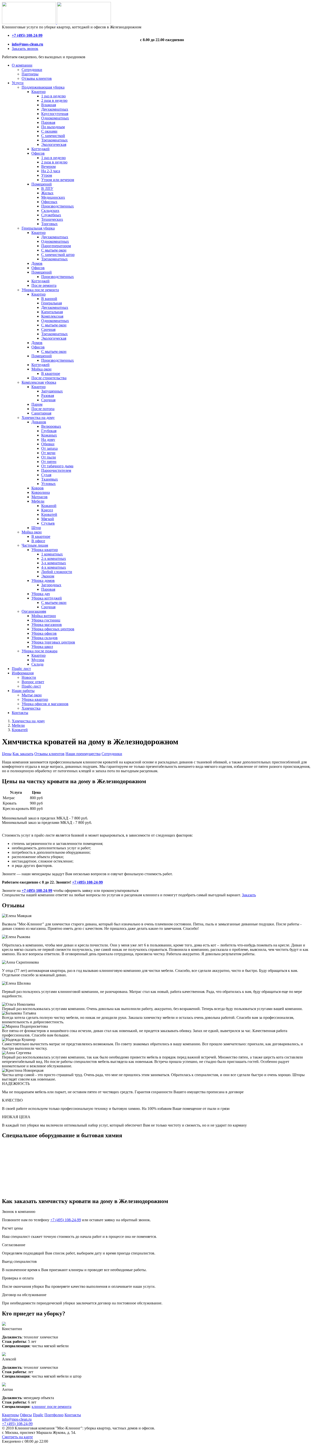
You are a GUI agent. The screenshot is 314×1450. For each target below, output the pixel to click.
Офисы (26, 1415)
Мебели (18, 725)
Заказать (249, 895)
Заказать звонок (25, 48)
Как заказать (23, 754)
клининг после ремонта (51, 1406)
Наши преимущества (83, 754)
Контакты (73, 1415)
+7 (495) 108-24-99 (87, 882)
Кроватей (20, 730)
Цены (7, 754)
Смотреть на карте (17, 1437)
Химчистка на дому (28, 721)
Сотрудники (112, 754)
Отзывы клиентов (49, 754)
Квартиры (10, 1415)
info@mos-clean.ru (17, 1419)
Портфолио (54, 1415)
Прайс (38, 1415)
